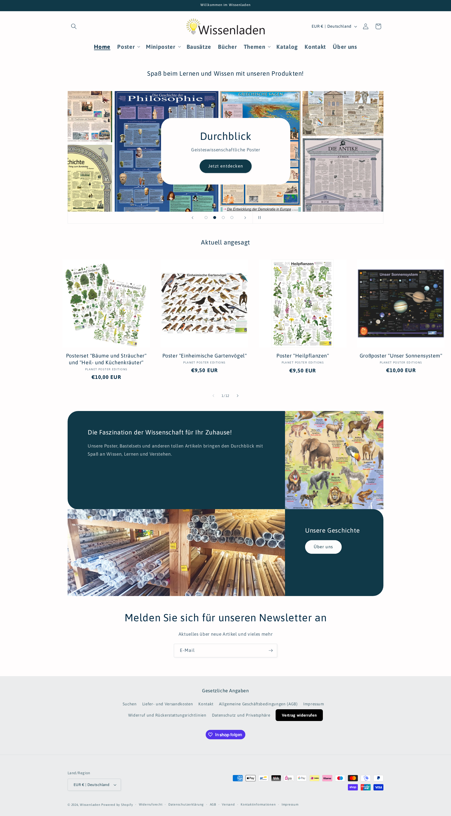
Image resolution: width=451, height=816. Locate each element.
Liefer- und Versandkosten (167, 704)
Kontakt (205, 704)
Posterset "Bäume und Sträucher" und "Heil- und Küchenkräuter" (106, 359)
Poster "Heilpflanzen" (302, 356)
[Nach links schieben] (213, 396)
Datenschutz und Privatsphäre (241, 715)
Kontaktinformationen (258, 804)
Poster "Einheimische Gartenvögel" (204, 356)
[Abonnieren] (270, 650)
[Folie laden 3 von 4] (223, 217)
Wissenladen (90, 805)
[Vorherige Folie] (192, 217)
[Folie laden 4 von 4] (232, 217)
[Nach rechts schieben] (237, 396)
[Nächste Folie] (245, 217)
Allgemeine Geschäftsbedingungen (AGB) (258, 704)
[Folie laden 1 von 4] (206, 217)
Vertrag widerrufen (299, 715)
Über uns (323, 546)
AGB (213, 804)
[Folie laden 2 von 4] (214, 217)
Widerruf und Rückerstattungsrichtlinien (167, 715)
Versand (228, 804)
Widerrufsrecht (151, 804)
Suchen (130, 704)
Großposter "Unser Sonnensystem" (401, 356)
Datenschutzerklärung (186, 804)
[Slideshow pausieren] (258, 217)
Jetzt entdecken (225, 166)
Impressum (313, 704)
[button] (74, 26)
